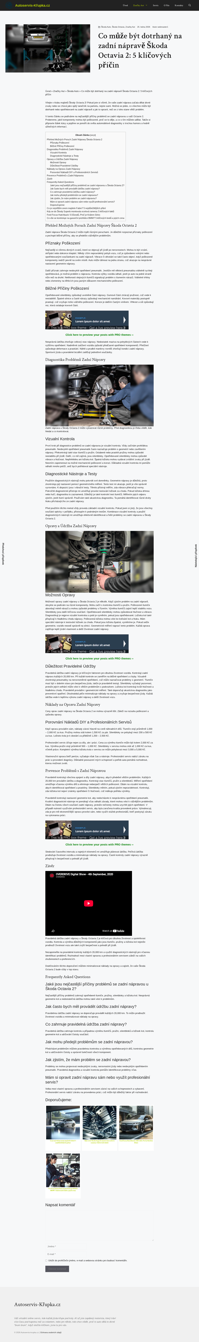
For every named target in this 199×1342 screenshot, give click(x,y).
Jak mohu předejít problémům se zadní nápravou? (74, 195)
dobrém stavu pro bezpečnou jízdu (74, 683)
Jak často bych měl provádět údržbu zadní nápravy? (75, 188)
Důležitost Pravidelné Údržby (64, 165)
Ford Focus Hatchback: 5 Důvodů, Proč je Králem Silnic (73, 215)
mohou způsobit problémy (84, 608)
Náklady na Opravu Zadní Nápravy (63, 169)
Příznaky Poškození (59, 142)
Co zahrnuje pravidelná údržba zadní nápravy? (72, 192)
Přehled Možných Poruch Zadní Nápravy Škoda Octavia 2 (74, 139)
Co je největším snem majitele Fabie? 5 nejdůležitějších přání (76, 208)
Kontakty (179, 5)
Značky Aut (138, 5)
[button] (190, 5)
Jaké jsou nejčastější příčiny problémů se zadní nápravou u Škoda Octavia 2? (87, 185)
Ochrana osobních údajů (50, 1332)
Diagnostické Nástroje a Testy (64, 156)
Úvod (125, 5)
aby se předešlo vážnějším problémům (90, 235)
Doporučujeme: (57, 205)
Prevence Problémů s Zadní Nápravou (65, 175)
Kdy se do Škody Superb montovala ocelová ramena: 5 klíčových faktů (80, 211)
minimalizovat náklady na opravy (103, 966)
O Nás (166, 5)
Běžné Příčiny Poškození (62, 146)
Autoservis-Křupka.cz (32, 5)
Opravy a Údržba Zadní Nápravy (62, 159)
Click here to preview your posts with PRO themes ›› (99, 334)
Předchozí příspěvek (3, 554)
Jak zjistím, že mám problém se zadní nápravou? (73, 198)
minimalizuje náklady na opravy (101, 693)
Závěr (49, 179)
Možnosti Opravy (58, 162)
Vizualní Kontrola (58, 152)
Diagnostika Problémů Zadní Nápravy (65, 149)
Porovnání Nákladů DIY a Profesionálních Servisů (74, 172)
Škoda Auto (106, 27)
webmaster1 (163, 27)
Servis (155, 5)
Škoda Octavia (118, 27)
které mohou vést (119, 801)
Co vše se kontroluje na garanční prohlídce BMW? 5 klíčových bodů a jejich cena (85, 218)
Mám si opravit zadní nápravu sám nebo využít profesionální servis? (82, 201)
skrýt (93, 135)
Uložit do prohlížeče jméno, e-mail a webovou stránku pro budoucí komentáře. (87, 1260)
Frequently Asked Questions (60, 182)
